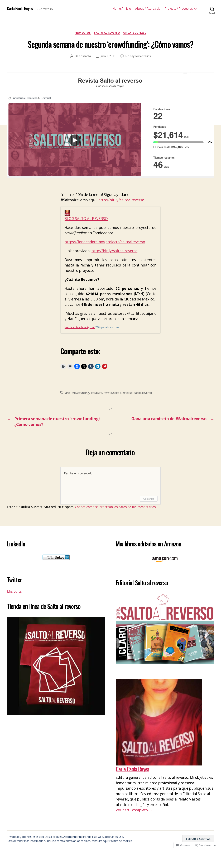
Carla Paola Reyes (20, 8)
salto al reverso (123, 393)
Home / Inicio (121, 9)
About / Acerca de (147, 9)
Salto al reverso (107, 32)
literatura (96, 393)
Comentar (148, 498)
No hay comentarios (138, 56)
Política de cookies (120, 841)
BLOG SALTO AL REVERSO (86, 218)
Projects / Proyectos (179, 9)
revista (107, 393)
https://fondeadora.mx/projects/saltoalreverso (105, 241)
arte (67, 393)
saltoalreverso (143, 393)
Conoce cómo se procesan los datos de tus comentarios (115, 507)
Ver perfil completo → (134, 810)
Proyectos (83, 32)
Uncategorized (134, 32)
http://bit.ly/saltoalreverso (121, 199)
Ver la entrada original (80, 327)
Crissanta (85, 56)
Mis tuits (14, 591)
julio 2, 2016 (108, 56)
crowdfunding (80, 393)
